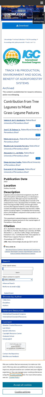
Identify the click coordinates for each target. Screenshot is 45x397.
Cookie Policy (14, 377)
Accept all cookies (23, 384)
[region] (22, 378)
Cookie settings (16, 375)
